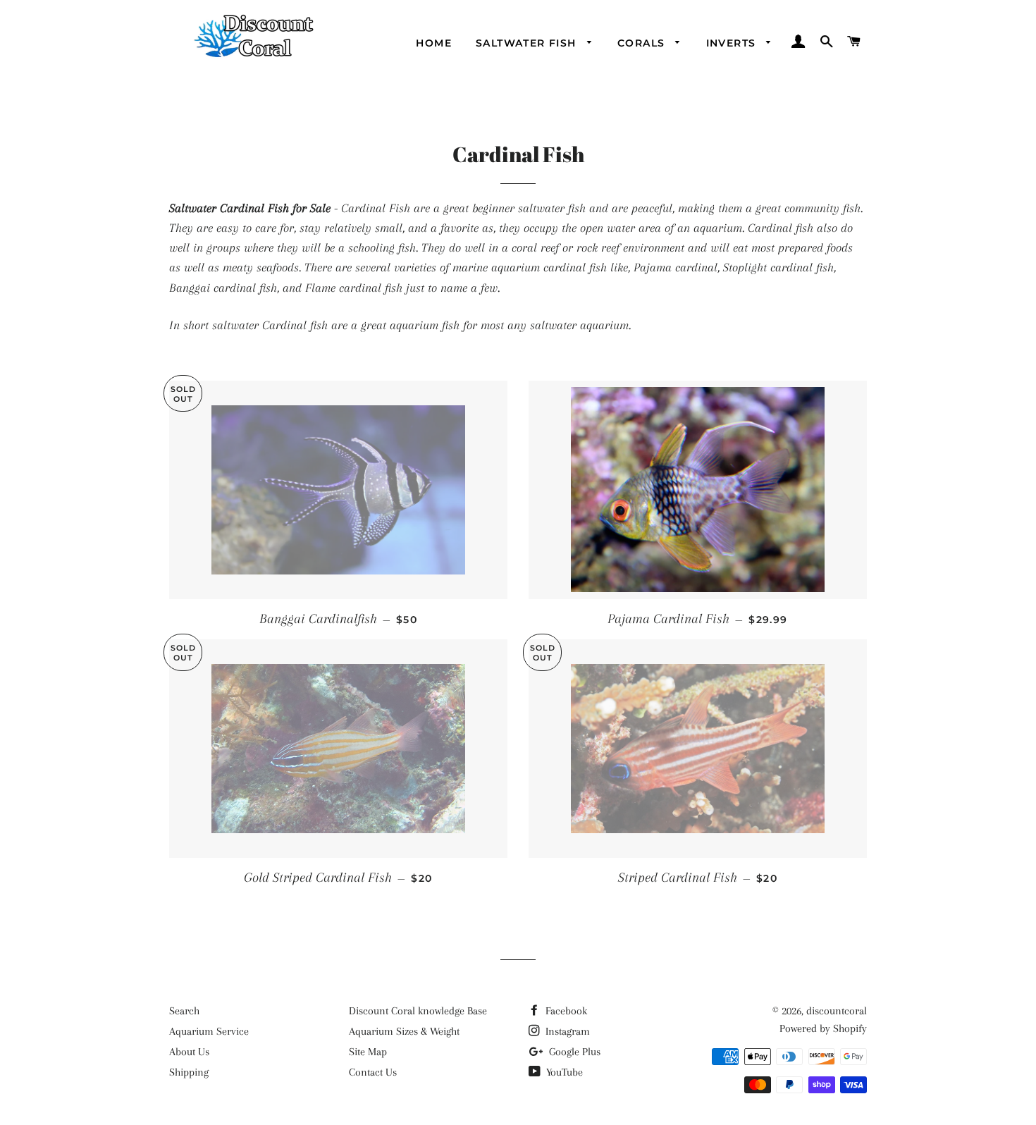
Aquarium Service (209, 1031)
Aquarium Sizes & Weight (404, 1031)
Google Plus (573, 1051)
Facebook (565, 1010)
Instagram (566, 1031)
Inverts (733, 43)
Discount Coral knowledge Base (418, 1010)
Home (434, 43)
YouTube (563, 1072)
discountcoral (836, 1010)
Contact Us (373, 1072)
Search (184, 1010)
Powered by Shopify (823, 1028)
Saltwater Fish (528, 43)
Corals (643, 43)
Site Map (368, 1051)
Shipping (189, 1072)
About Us (189, 1051)
